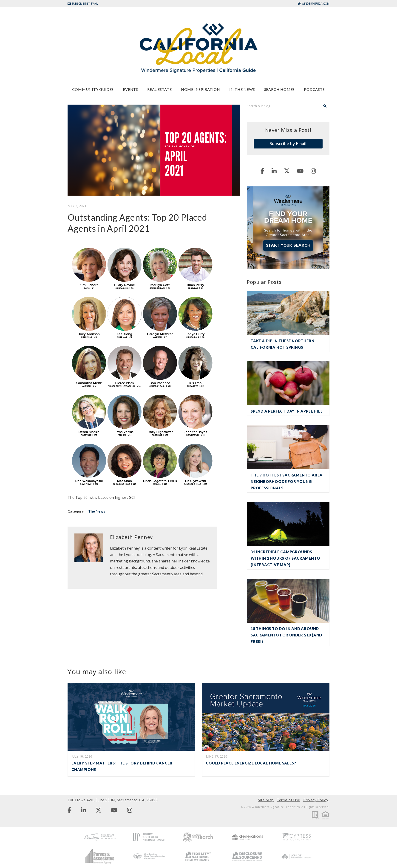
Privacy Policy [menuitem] (315, 800)
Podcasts (314, 89)
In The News (242, 89)
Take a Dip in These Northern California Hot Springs (282, 344)
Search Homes (279, 89)
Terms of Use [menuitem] (288, 800)
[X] (287, 171)
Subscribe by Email (288, 143)
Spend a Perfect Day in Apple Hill (287, 411)
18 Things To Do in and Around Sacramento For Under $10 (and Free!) (286, 635)
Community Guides (93, 89)
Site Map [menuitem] (266, 800)
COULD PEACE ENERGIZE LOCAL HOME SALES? (251, 763)
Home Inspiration (200, 89)
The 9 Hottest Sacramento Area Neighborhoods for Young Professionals (287, 481)
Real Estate (159, 89)
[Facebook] (262, 171)
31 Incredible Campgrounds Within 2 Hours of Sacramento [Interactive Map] (285, 558)
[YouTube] (300, 171)
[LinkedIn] (274, 171)
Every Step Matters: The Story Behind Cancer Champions (121, 766)
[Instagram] (313, 171)
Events (130, 89)
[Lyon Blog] (198, 48)
